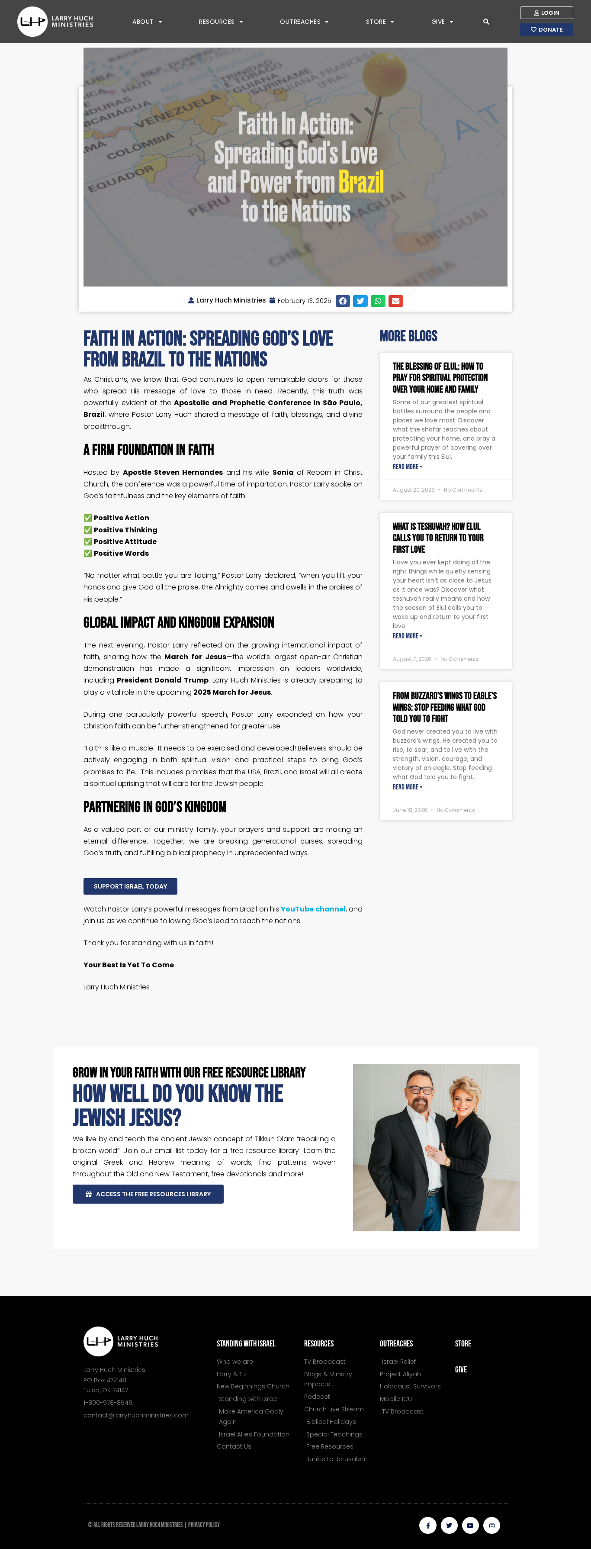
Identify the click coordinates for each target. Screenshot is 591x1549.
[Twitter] (449, 1525)
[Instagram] (491, 1525)
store (463, 1344)
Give (438, 21)
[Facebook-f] (427, 1525)
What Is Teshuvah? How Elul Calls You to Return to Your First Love (438, 538)
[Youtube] (470, 1525)
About (143, 21)
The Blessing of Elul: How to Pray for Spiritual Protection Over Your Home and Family (440, 378)
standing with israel (246, 1344)
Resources (217, 21)
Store (376, 21)
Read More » (407, 467)
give (461, 1370)
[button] (486, 21)
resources (319, 1344)
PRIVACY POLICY (204, 1525)
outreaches (396, 1344)
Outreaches (300, 21)
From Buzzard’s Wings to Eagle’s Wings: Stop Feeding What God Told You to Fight (445, 707)
